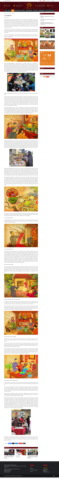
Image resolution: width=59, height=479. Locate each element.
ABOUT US (9, 10)
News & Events (9, 13)
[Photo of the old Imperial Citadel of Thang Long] (47, 33)
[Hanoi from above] (52, 33)
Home (5, 13)
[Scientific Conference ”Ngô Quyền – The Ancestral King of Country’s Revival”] (9, 452)
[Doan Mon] (52, 30)
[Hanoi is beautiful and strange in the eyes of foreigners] (47, 36)
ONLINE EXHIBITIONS (29, 10)
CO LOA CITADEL (35, 10)
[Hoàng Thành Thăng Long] (29, 8)
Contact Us (31, 471)
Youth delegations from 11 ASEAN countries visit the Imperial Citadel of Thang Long (33, 457)
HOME (6, 10)
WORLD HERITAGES (41, 10)
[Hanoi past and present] (42, 36)
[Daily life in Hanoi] (52, 36)
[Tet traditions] (21, 452)
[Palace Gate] (42, 33)
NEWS (13, 10)
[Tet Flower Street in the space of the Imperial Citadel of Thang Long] (42, 30)
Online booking (51, 5)
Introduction (31, 468)
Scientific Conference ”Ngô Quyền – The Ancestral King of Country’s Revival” (9, 457)
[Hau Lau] (47, 30)
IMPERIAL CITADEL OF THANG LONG (20, 10)
